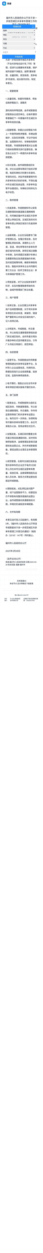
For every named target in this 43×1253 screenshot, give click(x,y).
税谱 (9, 3)
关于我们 (5, 599)
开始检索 (19, 56)
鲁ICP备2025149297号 (21, 595)
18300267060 (30, 600)
